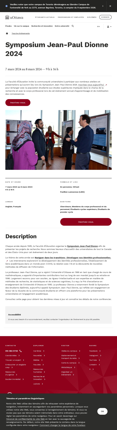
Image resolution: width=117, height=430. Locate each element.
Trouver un (13, 360)
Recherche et (39, 377)
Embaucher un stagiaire (15, 366)
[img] (14, 17)
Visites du (69, 351)
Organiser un (66, 373)
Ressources (10, 373)
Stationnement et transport (68, 356)
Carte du (68, 363)
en (98, 26)
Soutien (13, 379)
